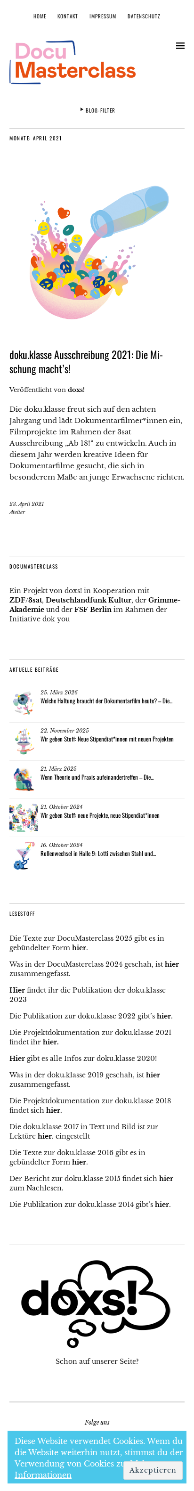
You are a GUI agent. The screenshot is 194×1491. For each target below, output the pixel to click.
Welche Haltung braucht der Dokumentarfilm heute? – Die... (106, 700)
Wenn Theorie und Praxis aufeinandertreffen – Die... (97, 777)
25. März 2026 (59, 692)
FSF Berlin (93, 609)
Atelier (17, 512)
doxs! (76, 390)
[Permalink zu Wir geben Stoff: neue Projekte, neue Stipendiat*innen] (23, 818)
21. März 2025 (58, 769)
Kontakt (67, 16)
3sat (35, 600)
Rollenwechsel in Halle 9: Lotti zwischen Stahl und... (98, 853)
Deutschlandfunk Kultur (88, 600)
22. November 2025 (64, 730)
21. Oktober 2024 (61, 807)
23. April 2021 (26, 504)
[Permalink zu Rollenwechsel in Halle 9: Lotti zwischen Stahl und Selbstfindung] (23, 856)
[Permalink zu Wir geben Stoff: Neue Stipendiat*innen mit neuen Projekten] (23, 741)
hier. (51, 1042)
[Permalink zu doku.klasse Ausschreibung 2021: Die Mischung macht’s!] (97, 333)
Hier (17, 990)
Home (39, 16)
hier (79, 948)
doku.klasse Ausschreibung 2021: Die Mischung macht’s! (86, 361)
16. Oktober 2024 (61, 845)
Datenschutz (144, 16)
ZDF (17, 600)
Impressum (102, 16)
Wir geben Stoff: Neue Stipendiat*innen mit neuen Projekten (107, 738)
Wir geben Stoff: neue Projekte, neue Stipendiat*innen (100, 815)
